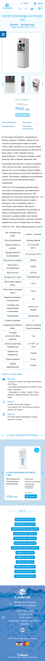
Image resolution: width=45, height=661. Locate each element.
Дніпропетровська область (25, 529)
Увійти (26, 3)
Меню (40, 3)
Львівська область (25, 557)
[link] (18, 8)
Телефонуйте (22, 115)
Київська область (25, 552)
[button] (2, 84)
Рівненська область (25, 567)
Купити (32, 496)
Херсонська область (25, 576)
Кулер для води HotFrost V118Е (21, 474)
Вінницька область (25, 519)
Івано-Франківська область (25, 548)
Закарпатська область (25, 538)
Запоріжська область (25, 543)
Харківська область (25, 571)
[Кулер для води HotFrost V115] (22, 52)
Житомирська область (25, 534)
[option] (10, 84)
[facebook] (22, 630)
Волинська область (25, 524)
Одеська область (25, 562)
